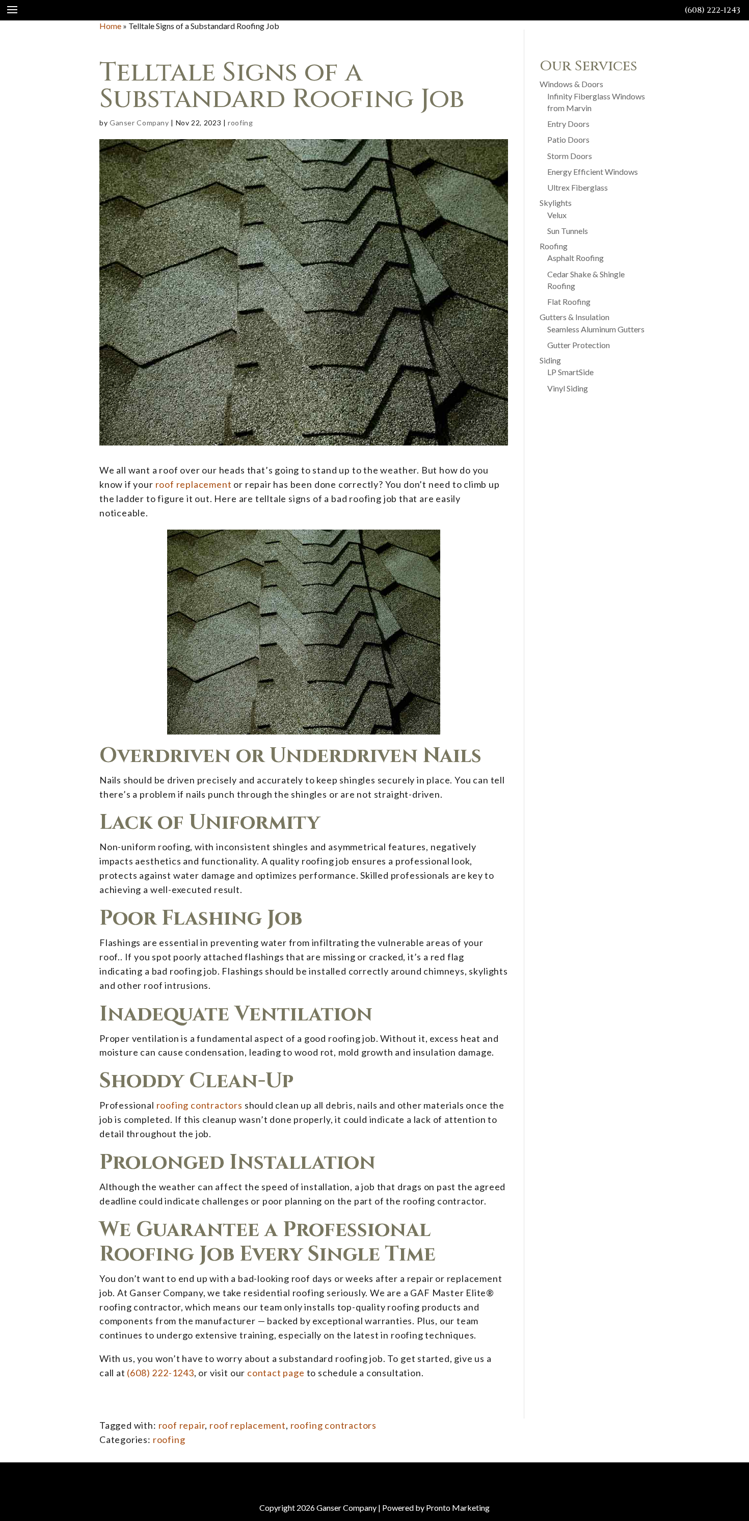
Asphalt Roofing (575, 258)
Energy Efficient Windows (592, 171)
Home (110, 26)
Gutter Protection (578, 345)
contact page (276, 1372)
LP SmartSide (570, 372)
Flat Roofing (569, 301)
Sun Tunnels (567, 230)
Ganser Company (139, 122)
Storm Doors (569, 156)
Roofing (554, 246)
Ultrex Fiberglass (577, 187)
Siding (550, 360)
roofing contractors (199, 1105)
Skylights (556, 202)
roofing (240, 122)
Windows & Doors (571, 84)
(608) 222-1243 (712, 10)
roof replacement (193, 484)
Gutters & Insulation (574, 317)
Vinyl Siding (567, 388)
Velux (557, 215)
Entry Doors (568, 123)
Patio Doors (568, 139)
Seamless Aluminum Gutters (596, 329)
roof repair (181, 1425)
